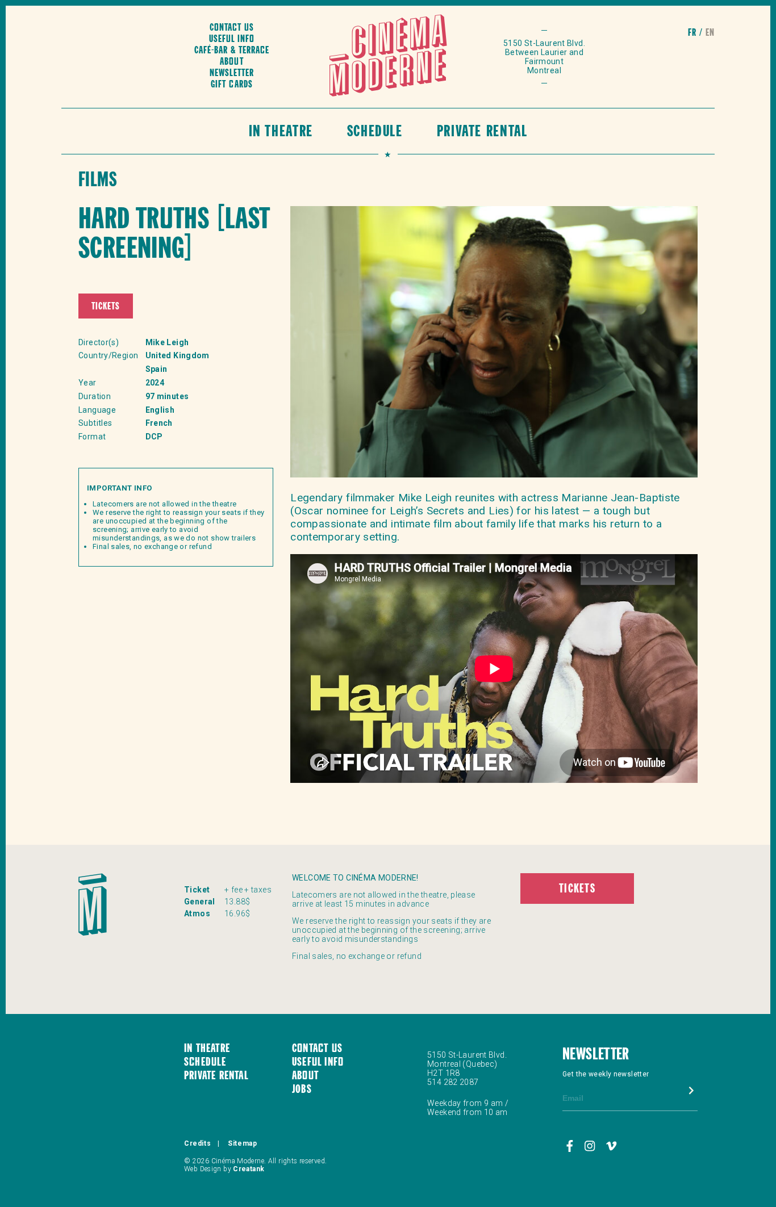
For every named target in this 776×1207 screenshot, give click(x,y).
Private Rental (482, 132)
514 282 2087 (453, 1082)
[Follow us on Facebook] (571, 1146)
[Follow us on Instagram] (591, 1146)
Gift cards (231, 85)
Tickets (105, 307)
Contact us (232, 28)
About (231, 62)
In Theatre (281, 132)
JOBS (302, 1090)
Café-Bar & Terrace (231, 51)
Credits (197, 1143)
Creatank (248, 1169)
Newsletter (232, 73)
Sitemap (242, 1143)
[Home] (388, 56)
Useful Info (232, 39)
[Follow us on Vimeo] (611, 1146)
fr (692, 33)
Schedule (375, 132)
